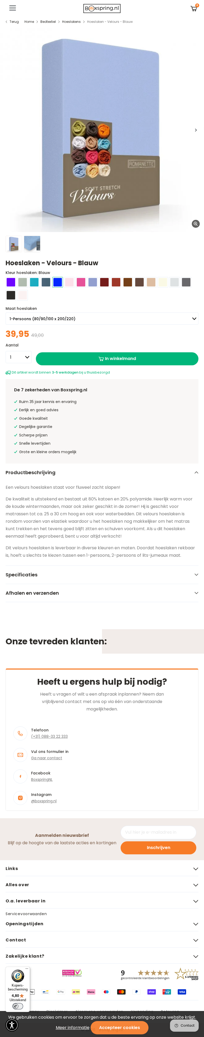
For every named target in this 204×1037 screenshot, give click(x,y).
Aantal (12, 345)
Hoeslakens (71, 21)
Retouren (170, 1011)
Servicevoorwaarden (26, 913)
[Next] (195, 130)
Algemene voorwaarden (99, 1011)
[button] (12, 1025)
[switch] (17, 1006)
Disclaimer (57, 1011)
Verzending (142, 1011)
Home (29, 21)
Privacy (31, 1011)
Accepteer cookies (119, 1028)
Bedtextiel (48, 21)
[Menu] (27, 970)
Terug (14, 21)
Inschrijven (158, 848)
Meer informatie (73, 1028)
